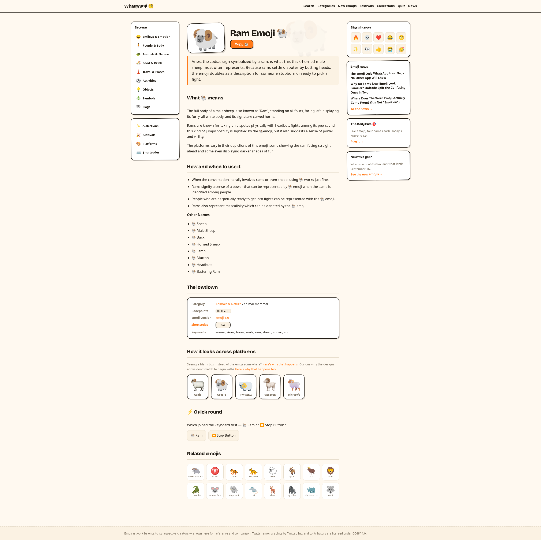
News (412, 6)
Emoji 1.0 (222, 317)
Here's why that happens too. (255, 369)
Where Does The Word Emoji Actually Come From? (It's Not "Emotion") (378, 100)
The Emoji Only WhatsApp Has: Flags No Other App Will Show (377, 75)
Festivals (367, 6)
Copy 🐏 (242, 44)
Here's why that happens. (280, 364)
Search (308, 6)
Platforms (146, 143)
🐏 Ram (197, 435)
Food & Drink (149, 62)
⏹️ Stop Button (224, 435)
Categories (326, 6)
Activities (146, 80)
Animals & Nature (152, 54)
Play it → (357, 141)
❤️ (378, 37)
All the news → (362, 109)
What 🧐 (139, 6)
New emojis (347, 6)
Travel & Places (150, 71)
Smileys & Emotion (153, 36)
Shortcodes (147, 152)
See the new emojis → (367, 174)
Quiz (401, 6)
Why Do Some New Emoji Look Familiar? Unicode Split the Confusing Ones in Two (378, 87)
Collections (386, 6)
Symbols (145, 97)
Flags (143, 106)
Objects (145, 89)
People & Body (150, 45)
